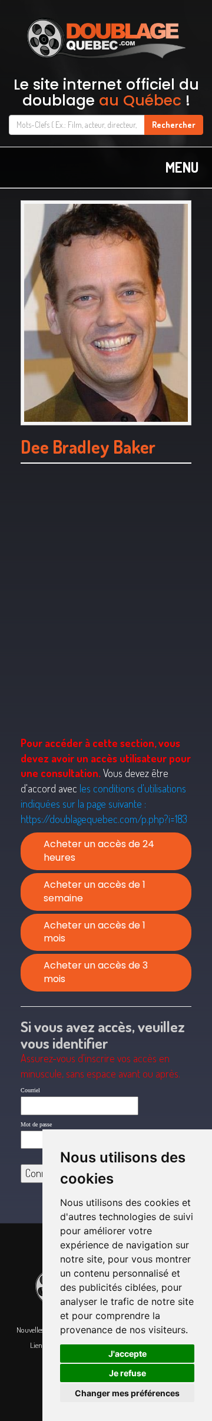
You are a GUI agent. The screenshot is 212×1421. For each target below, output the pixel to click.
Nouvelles (30, 1329)
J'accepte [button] (127, 1354)
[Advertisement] (106, 614)
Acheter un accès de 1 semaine (94, 891)
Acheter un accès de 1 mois (94, 932)
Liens (37, 1345)
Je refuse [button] (127, 1373)
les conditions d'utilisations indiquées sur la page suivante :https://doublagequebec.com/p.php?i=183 (104, 803)
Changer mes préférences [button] (127, 1393)
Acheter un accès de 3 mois (96, 972)
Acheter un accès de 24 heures (99, 850)
